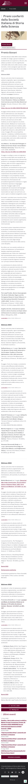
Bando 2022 (4, 566)
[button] (25, 3)
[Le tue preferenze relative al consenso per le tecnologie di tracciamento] (25, 781)
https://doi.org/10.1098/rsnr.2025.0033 (13, 152)
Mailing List (15, 709)
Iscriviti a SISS (15, 705)
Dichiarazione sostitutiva (8, 570)
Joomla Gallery (4, 318)
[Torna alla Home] (7, 3)
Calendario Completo (14, 757)
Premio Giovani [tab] (6, 44)
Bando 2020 (4, 694)
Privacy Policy (5, 776)
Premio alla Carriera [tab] (8, 47)
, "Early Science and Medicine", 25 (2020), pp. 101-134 (14, 484)
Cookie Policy (14, 776)
